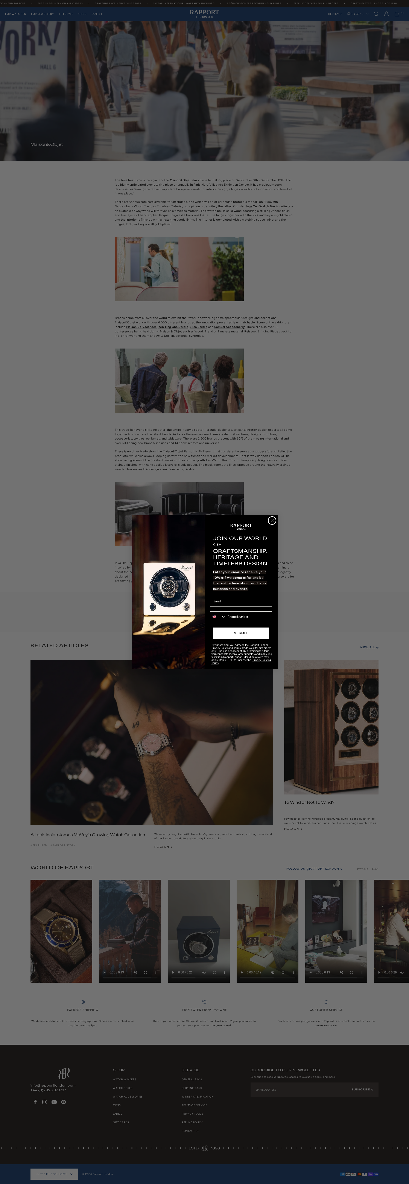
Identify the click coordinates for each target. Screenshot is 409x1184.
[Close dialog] (272, 520)
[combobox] (218, 617)
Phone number (220, 608)
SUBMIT (241, 633)
